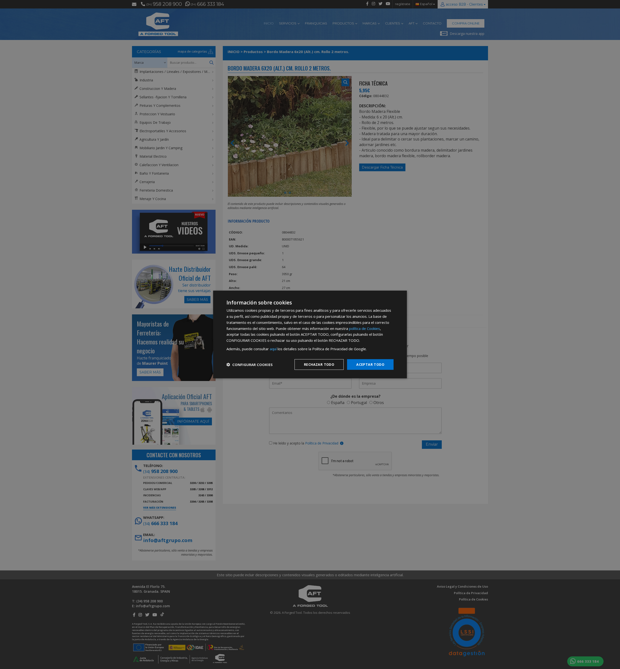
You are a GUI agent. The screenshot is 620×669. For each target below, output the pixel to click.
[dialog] (310, 334)
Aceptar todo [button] (370, 364)
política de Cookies (364, 328)
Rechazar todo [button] (319, 364)
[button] (249, 364)
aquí (273, 348)
